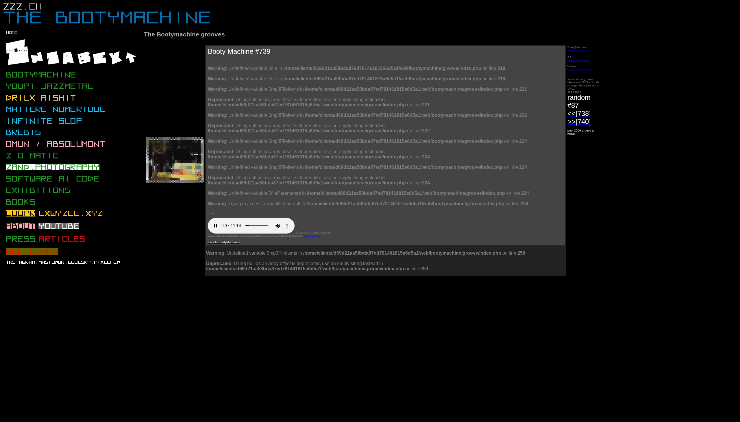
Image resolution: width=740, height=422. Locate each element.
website (572, 50)
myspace (584, 50)
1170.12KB (312, 235)
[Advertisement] (250, 303)
